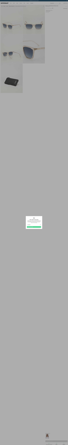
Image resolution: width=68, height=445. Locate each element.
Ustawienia (28, 224)
